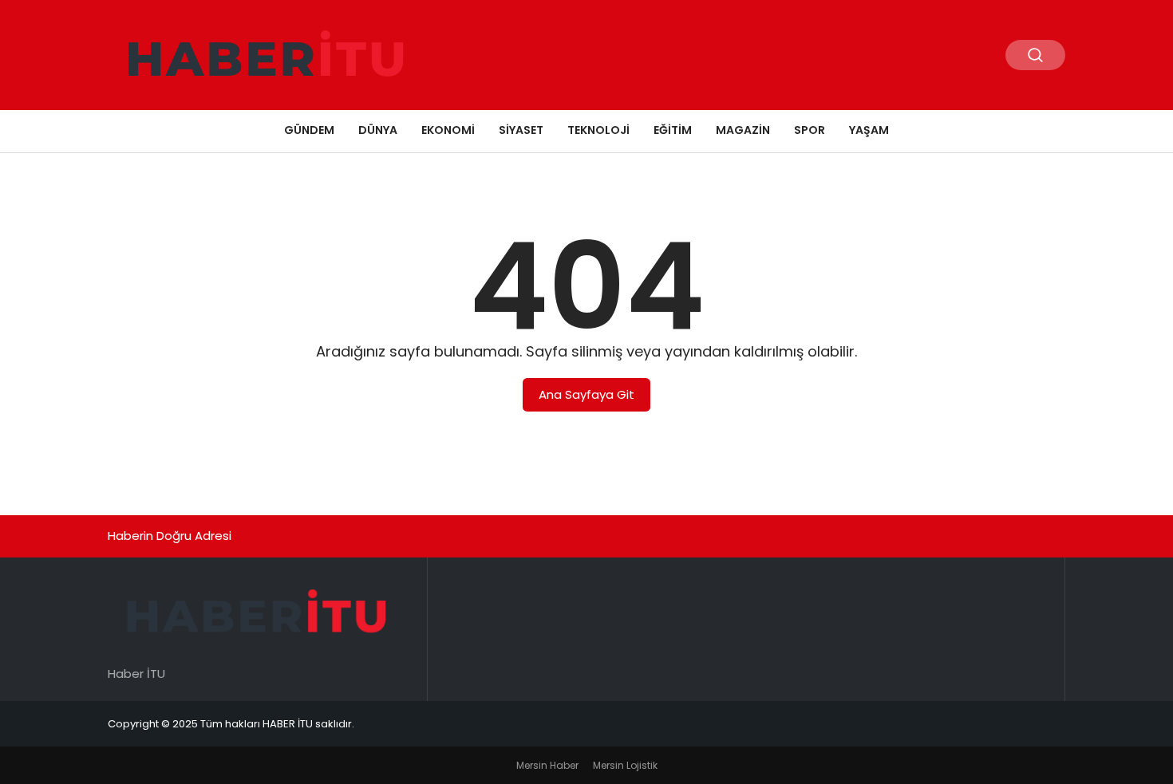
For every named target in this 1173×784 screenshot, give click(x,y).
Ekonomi (448, 130)
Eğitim (673, 130)
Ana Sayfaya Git (586, 394)
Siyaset (521, 130)
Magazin (743, 130)
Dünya (377, 130)
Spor (809, 130)
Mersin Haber (547, 765)
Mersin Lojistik (625, 765)
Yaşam (869, 130)
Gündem (309, 130)
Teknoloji (598, 130)
